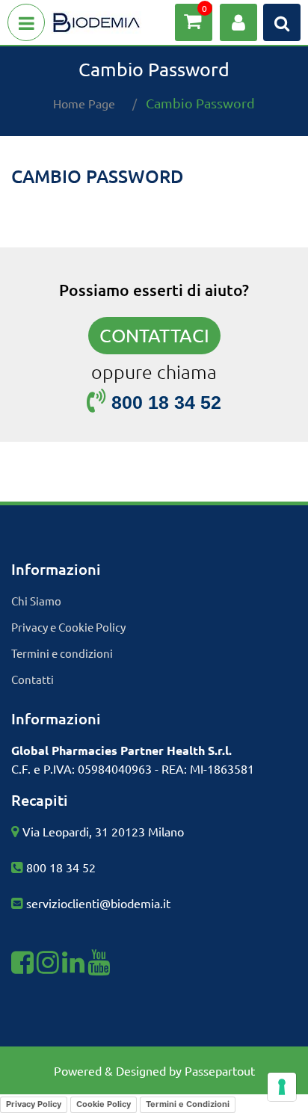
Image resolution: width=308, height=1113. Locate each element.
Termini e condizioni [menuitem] (62, 653)
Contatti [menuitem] (32, 679)
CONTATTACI (154, 335)
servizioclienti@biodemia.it (98, 902)
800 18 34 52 (61, 867)
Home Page (84, 103)
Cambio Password (200, 103)
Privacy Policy (33, 1104)
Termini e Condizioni (188, 1104)
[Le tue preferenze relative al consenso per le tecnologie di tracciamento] (282, 1087)
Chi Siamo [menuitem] (36, 601)
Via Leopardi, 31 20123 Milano (103, 831)
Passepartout (220, 1070)
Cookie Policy (103, 1104)
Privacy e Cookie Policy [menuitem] (68, 627)
